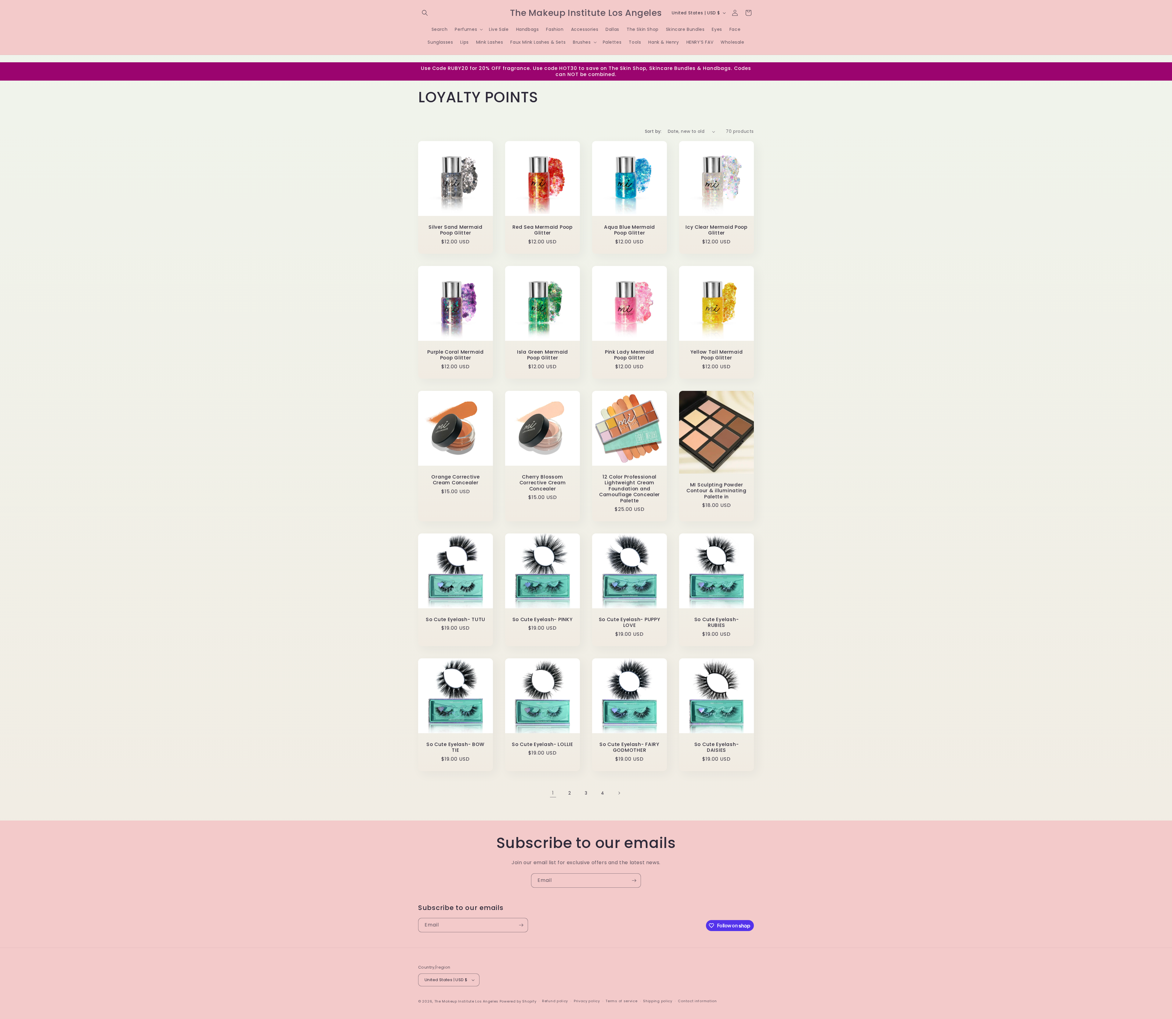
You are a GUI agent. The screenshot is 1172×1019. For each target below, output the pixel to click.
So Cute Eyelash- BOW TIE (455, 747)
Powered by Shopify (518, 1001)
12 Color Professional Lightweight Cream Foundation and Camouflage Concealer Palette (629, 489)
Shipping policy (657, 1001)
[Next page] (619, 793)
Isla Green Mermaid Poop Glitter (542, 355)
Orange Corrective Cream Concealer (455, 480)
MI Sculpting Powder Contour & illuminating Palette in (716, 491)
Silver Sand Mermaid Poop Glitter (456, 230)
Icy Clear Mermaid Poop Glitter (716, 230)
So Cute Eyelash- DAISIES (716, 747)
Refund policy (555, 1001)
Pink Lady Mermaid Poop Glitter (629, 355)
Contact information (697, 1001)
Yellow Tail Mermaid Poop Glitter (716, 355)
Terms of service (621, 1001)
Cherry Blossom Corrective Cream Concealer (542, 483)
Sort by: (653, 131)
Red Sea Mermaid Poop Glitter (542, 230)
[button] (425, 13)
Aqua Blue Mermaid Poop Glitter (629, 230)
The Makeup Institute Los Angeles (466, 1001)
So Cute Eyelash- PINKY (542, 619)
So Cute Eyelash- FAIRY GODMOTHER (629, 747)
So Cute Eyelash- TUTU (455, 619)
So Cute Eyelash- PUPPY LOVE (629, 622)
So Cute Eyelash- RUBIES (716, 622)
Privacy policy (587, 1001)
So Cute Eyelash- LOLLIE (542, 744)
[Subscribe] (634, 880)
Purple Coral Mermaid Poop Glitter (455, 355)
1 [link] (553, 792)
